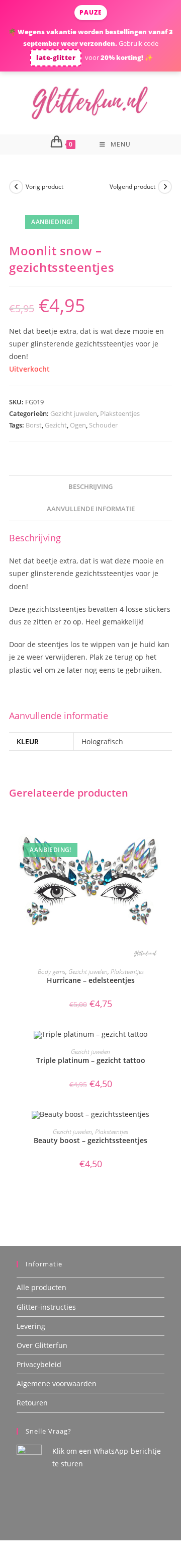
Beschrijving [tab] (90, 486)
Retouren (32, 1402)
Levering (31, 1326)
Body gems (51, 971)
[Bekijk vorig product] (16, 187)
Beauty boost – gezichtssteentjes (90, 1140)
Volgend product (132, 186)
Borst (34, 425)
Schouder (103, 425)
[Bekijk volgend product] (165, 187)
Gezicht (56, 425)
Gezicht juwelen (73, 413)
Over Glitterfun (42, 1345)
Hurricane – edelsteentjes (91, 980)
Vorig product (44, 186)
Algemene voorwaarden (57, 1383)
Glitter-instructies (46, 1307)
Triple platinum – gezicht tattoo (90, 1060)
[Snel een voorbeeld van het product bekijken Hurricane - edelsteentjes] (169, 825)
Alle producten (41, 1287)
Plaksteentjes (120, 413)
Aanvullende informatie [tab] (91, 509)
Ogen (78, 425)
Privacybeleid (39, 1364)
